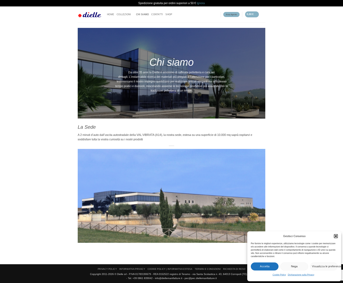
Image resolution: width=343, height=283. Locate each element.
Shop (168, 14)
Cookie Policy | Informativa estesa (170, 269)
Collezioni (124, 14)
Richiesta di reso (234, 269)
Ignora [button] (201, 3)
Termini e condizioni (208, 269)
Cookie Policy (279, 275)
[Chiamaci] (215, 14)
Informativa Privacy (132, 269)
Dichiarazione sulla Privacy (301, 275)
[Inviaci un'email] (211, 14)
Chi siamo (142, 14)
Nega (294, 266)
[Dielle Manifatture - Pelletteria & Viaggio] (90, 14)
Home (110, 14)
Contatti (157, 14)
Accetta (264, 266)
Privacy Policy (107, 269)
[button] (336, 236)
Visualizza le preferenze (325, 266)
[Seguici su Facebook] (206, 14)
